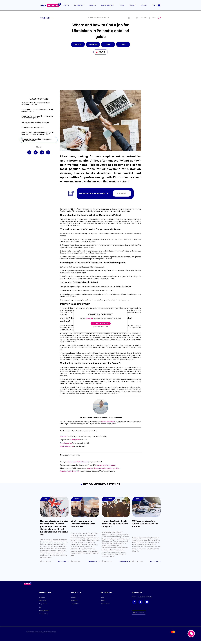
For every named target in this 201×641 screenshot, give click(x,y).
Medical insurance (66, 446)
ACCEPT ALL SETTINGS (100, 323)
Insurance (79, 5)
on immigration (75, 440)
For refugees (93, 44)
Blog (121, 5)
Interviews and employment (32, 127)
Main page (92, 18)
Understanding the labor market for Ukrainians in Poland (35, 103)
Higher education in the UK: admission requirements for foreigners (115, 523)
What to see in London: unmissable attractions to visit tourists (83, 523)
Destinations (105, 603)
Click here (121, 193)
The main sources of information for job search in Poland (37, 110)
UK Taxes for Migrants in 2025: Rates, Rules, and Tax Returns (145, 523)
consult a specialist (108, 421)
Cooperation (43, 603)
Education (108, 499)
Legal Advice (107, 5)
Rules (66, 5)
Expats (123, 44)
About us (42, 597)
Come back (45, 18)
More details (62, 561)
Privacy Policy (43, 614)
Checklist (63, 436)
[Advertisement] (100, 74)
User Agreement (44, 610)
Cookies (89, 318)
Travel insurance (66, 443)
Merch (143, 5)
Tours (132, 5)
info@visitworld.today (145, 596)
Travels (76, 499)
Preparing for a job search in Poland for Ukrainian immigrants (37, 117)
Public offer (42, 600)
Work (108, 44)
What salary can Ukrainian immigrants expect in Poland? (36, 140)
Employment (78, 44)
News (99, 18)
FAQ (40, 607)
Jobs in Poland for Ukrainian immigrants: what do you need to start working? (37, 133)
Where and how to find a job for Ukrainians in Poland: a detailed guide (106, 18)
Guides (92, 5)
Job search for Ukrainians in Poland (35, 123)
